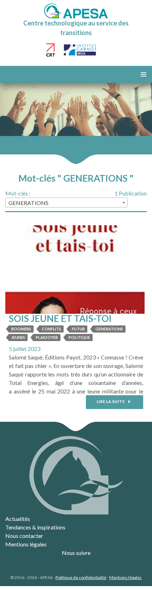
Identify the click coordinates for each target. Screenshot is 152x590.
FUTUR (78, 329)
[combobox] (66, 203)
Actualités (17, 518)
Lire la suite (111, 401)
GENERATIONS (109, 329)
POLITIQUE (79, 337)
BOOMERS (21, 329)
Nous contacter (24, 535)
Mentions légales (26, 544)
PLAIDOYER (47, 337)
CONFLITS (51, 329)
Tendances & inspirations (35, 527)
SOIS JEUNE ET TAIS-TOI (60, 318)
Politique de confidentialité (80, 577)
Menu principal (143, 74)
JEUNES (18, 337)
